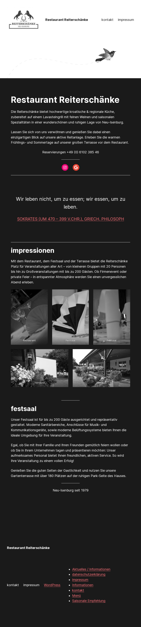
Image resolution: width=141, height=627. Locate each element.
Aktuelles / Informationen (91, 569)
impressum (80, 580)
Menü (76, 596)
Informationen (82, 585)
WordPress (52, 585)
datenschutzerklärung (88, 574)
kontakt (78, 590)
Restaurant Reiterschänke (66, 20)
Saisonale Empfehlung (88, 601)
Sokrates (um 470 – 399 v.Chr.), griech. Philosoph (70, 219)
